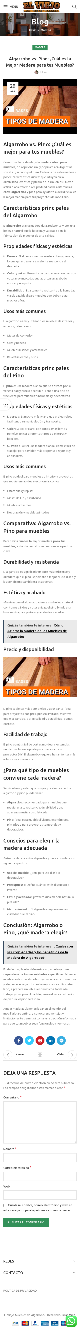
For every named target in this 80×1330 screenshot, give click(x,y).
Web (6, 1186)
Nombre (9, 1149)
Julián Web (68, 1315)
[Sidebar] (5, 404)
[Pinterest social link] (40, 1040)
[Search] (74, 6)
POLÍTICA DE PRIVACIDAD (20, 1290)
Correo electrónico (17, 1168)
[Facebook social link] (18, 1040)
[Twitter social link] (29, 1040)
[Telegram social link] (61, 1040)
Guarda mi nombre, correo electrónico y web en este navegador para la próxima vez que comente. (37, 1208)
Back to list (40, 1054)
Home (32, 30)
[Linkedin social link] (50, 1040)
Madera (46, 30)
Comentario (12, 1097)
